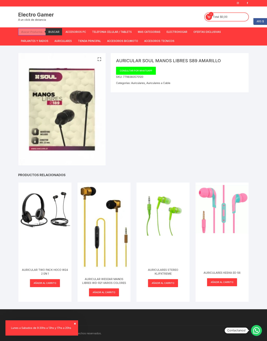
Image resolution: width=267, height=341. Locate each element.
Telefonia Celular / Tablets (112, 31)
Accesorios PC (76, 31)
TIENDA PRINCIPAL (89, 40)
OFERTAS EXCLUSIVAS (207, 31)
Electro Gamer (36, 15)
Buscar (53, 32)
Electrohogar (177, 31)
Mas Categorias (149, 31)
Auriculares (63, 40)
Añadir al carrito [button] (45, 283)
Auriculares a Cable (158, 83)
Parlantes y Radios (34, 40)
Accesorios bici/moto (122, 40)
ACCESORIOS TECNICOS (159, 40)
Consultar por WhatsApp (136, 70)
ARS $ (258, 21)
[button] (99, 59)
